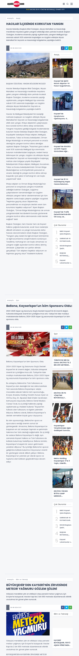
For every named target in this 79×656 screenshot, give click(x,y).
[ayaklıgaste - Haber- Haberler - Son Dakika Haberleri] (16, 4)
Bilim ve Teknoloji (22, 579)
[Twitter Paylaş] (66, 48)
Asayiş (18, 18)
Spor (17, 300)
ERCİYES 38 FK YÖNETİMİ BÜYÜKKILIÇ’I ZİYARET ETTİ (45, 9)
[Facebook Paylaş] (63, 48)
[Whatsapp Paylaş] (70, 48)
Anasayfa (10, 18)
